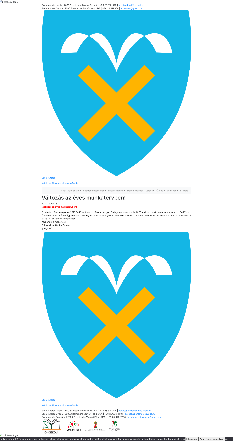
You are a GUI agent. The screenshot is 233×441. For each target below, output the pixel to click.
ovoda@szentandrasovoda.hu (140, 413)
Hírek (63, 190)
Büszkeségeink (115, 190)
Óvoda (159, 190)
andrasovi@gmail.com (132, 8)
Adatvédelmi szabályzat (212, 439)
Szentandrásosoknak (93, 190)
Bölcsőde (171, 190)
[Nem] (226, 439)
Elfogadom (192, 439)
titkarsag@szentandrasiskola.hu (135, 410)
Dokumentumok (135, 190)
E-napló (184, 190)
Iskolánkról (73, 190)
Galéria (149, 190)
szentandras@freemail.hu (131, 5)
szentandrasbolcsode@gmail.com (145, 417)
